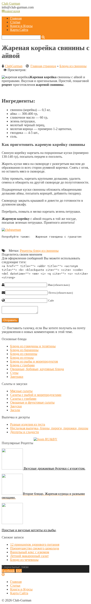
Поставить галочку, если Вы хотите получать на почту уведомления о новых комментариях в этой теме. (43, 330)
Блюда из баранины (24, 350)
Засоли (15, 410)
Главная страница (43, 66)
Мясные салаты (21, 391)
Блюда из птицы (22, 357)
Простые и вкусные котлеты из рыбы (29, 530)
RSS (19, 570)
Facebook (8, 570)
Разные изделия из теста (27, 424)
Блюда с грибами (22, 365)
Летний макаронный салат (29, 556)
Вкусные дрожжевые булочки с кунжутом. (54, 468)
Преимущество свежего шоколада (34, 548)
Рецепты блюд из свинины (39, 250)
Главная (16, 18)
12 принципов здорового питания (34, 544)
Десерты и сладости (24, 432)
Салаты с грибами (23, 398)
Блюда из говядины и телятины (33, 346)
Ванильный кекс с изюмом (29, 552)
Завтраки (16, 376)
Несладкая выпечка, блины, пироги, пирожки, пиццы (49, 428)
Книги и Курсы (21, 26)
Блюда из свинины (73, 66)
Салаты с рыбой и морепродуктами (35, 395)
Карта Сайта (19, 30)
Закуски (16, 406)
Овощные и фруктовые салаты (32, 402)
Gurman (11, 3)
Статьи (15, 22)
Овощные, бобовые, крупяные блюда (37, 369)
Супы (14, 373)
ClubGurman (13, 66)
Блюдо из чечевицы (24, 560)
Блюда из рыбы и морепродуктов (34, 361)
